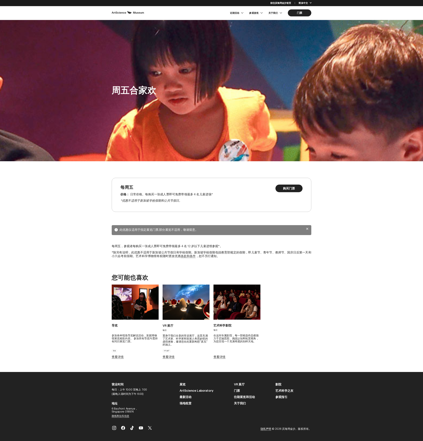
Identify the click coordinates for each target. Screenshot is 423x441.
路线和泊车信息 (120, 416)
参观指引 (281, 397)
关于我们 (240, 403)
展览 (183, 384)
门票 (237, 390)
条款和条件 (188, 256)
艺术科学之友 (284, 390)
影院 (278, 384)
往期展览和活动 (244, 397)
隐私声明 (266, 428)
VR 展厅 (239, 384)
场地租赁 (186, 403)
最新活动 (186, 397)
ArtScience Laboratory (196, 390)
